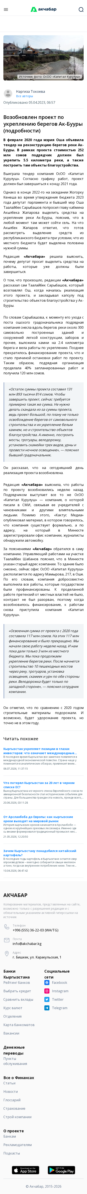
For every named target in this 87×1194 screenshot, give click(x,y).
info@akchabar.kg (27, 943)
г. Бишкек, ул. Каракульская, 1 (37, 957)
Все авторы (24, 96)
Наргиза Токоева (30, 91)
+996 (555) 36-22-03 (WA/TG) (35, 930)
